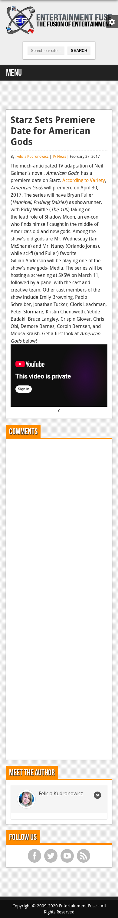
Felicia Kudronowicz (32, 156)
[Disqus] (59, 520)
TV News (59, 156)
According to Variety (83, 180)
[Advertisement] (59, 94)
